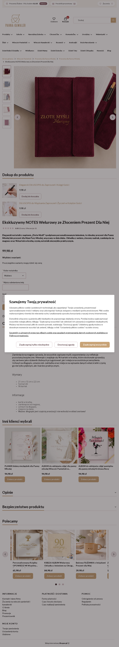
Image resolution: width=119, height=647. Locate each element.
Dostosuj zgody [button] (66, 344)
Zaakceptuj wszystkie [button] (95, 344)
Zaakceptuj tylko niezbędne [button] (34, 344)
